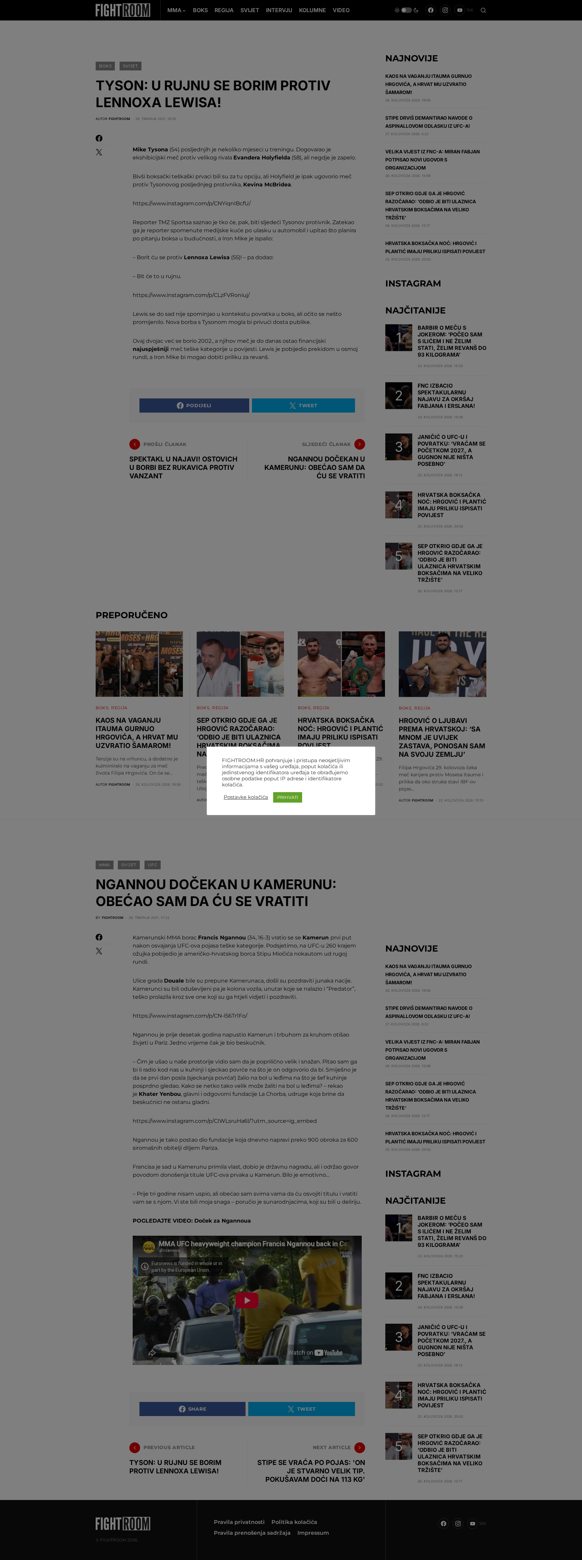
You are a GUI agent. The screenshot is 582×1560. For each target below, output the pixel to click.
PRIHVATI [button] (287, 797)
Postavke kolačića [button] (246, 797)
